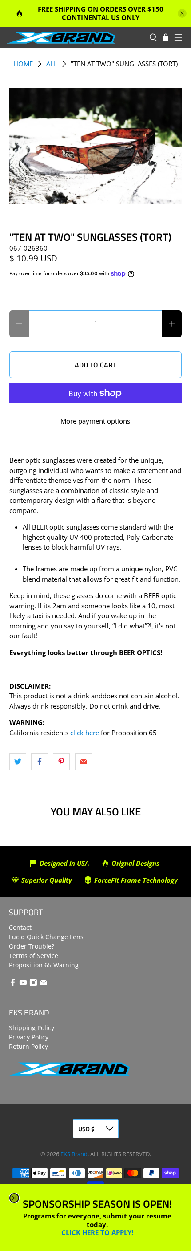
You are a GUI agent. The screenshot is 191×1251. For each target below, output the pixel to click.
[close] (14, 1198)
